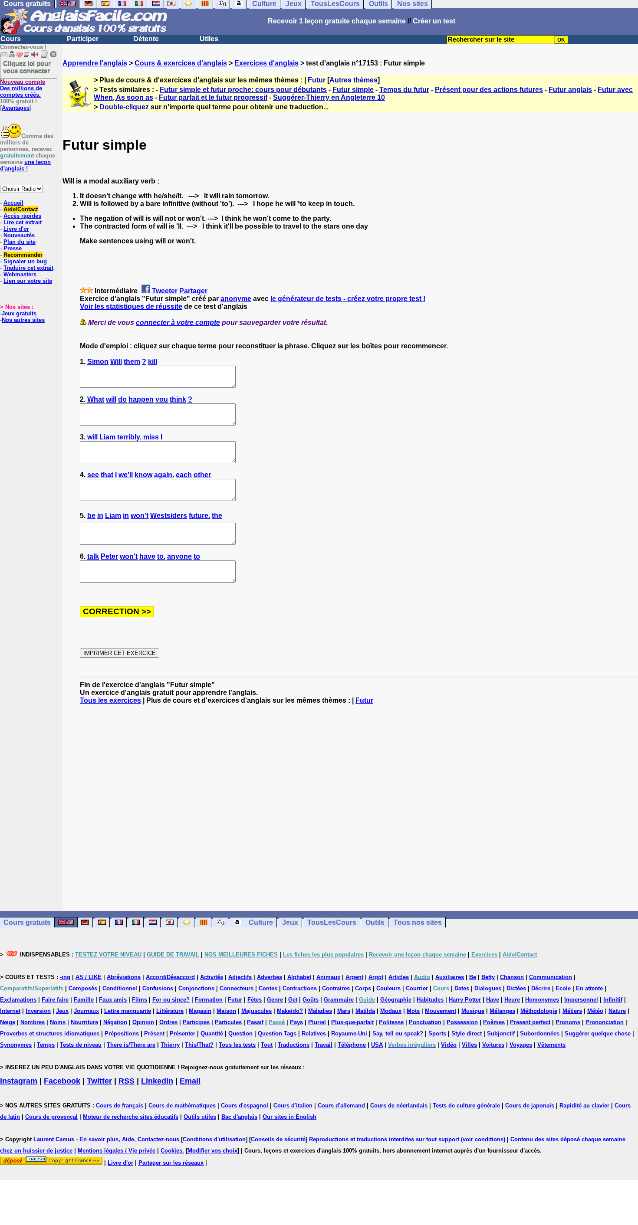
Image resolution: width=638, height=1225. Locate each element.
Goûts (311, 999)
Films (139, 999)
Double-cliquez (124, 107)
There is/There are (131, 1045)
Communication (550, 977)
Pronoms (568, 1022)
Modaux (390, 1011)
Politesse (391, 1022)
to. (161, 556)
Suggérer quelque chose (598, 1033)
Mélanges (502, 1011)
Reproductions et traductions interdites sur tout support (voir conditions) (407, 1139)
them (132, 361)
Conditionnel (119, 988)
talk (93, 556)
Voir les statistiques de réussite (131, 306)
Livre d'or (16, 229)
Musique (472, 1011)
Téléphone (352, 1045)
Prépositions (122, 1033)
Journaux (86, 1011)
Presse (12, 248)
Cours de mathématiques (182, 1105)
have (147, 556)
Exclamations (18, 999)
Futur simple (353, 89)
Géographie (395, 999)
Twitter (99, 1081)
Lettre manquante (127, 1011)
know (143, 474)
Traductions (293, 1045)
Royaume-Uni (349, 1033)
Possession (462, 1022)
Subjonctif (501, 1033)
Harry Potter (465, 999)
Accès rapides (22, 216)
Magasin (200, 1011)
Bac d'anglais (239, 1117)
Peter (109, 556)
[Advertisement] (350, 811)
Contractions (300, 988)
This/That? (199, 1045)
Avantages (16, 108)
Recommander (23, 255)
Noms (58, 1022)
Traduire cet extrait (28, 268)
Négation (115, 1022)
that (107, 474)
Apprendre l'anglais (94, 63)
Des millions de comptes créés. (22, 88)
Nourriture (84, 1022)
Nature (617, 1011)
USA (377, 1045)
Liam (107, 437)
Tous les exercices (110, 700)
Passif (255, 1022)
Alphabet (299, 977)
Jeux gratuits (19, 313)
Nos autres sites (23, 320)
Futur (317, 80)
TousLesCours (331, 922)
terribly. (129, 437)
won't (139, 515)
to (197, 556)
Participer (83, 39)
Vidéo (449, 1045)
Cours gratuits (27, 922)
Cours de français (119, 1105)
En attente (589, 988)
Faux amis (113, 999)
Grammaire (339, 999)
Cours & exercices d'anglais (181, 63)
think (178, 399)
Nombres (32, 1022)
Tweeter (165, 291)
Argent (354, 977)
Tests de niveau (81, 1045)
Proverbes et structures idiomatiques (49, 1033)
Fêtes (254, 999)
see (93, 474)
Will (116, 361)
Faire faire (55, 999)
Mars (343, 1011)
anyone (179, 556)
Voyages (521, 1045)
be (91, 515)
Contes (268, 988)
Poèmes (494, 1022)
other (202, 474)
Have (492, 999)
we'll (125, 474)
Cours (10, 39)
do (122, 399)
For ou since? (171, 999)
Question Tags (277, 1033)
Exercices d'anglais (266, 63)
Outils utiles (200, 1117)
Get (292, 999)
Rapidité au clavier (584, 1105)
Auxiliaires (449, 977)
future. (199, 515)
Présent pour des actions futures (489, 89)
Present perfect (530, 1022)
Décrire (540, 988)
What (95, 399)
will (111, 399)
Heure (512, 999)
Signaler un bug (25, 261)
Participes (196, 1022)
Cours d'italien (292, 1105)
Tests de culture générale (466, 1105)
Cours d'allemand (341, 1105)
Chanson (512, 977)
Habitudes (430, 999)
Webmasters (19, 274)
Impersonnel (581, 999)
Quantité (212, 1033)
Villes (469, 1045)
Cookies (171, 1150)
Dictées (516, 988)
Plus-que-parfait (352, 1022)
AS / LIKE (89, 977)
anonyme (235, 298)
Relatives (314, 1033)
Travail (323, 1045)
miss (151, 437)
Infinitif (612, 999)
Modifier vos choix (212, 1150)
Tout (267, 1045)
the (217, 515)
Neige (7, 1022)
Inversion (38, 1011)
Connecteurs (236, 988)
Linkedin (157, 1081)
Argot (375, 977)
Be (472, 977)
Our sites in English (289, 1117)
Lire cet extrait (22, 222)
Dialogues (487, 988)
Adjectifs (240, 977)
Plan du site (19, 242)
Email (190, 1081)
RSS (126, 1081)
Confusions (157, 988)
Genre (275, 999)
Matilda (365, 1011)
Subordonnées (539, 1033)
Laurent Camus (53, 1139)
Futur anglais (570, 89)
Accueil (13, 203)
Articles (398, 977)
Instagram (18, 1081)
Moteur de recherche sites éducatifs (130, 1117)
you (161, 399)
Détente (146, 39)
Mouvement (440, 1011)
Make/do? (290, 1011)
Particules (228, 1022)
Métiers (572, 1011)
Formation (209, 999)
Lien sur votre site (27, 281)
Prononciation (604, 1022)
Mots (413, 1011)
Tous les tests (237, 1045)
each (184, 474)
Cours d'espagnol (244, 1105)
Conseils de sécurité (278, 1139)
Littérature (170, 1011)
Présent (154, 1033)
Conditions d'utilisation (214, 1139)
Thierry (170, 1045)
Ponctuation (425, 1022)
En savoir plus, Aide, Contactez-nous (129, 1139)
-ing (65, 977)
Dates (461, 988)
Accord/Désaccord (170, 977)
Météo (595, 1011)
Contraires (336, 988)
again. (164, 474)
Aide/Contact (20, 209)
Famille (84, 999)
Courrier (417, 988)
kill (152, 361)
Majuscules (256, 1011)
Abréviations (124, 977)
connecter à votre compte (178, 322)
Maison (226, 1011)
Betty (488, 977)
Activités (211, 977)
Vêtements (551, 1045)
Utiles (209, 39)
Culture (261, 922)
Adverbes (269, 977)
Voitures (493, 1045)
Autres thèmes (353, 80)
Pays (296, 1022)
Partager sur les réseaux (171, 1162)
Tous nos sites (418, 922)
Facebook (62, 1081)
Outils (375, 922)
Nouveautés (19, 235)
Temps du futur (404, 89)
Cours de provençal (51, 1117)
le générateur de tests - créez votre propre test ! (347, 298)
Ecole (563, 988)
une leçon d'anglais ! (25, 165)
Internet (10, 1011)
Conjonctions (196, 988)
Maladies (320, 1011)
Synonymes (16, 1045)
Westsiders (168, 515)
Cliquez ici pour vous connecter (27, 66)
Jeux (290, 922)
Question (240, 1033)
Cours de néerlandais (399, 1105)
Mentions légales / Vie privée (116, 1150)
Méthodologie (538, 1011)
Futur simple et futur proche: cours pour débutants (243, 89)
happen (141, 399)
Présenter (182, 1033)
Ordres (168, 1022)
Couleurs (388, 988)
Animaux (328, 977)
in (100, 515)
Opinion (143, 1022)
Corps (363, 988)
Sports (437, 1033)
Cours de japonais (529, 1105)
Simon (98, 361)
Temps (46, 1045)
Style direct (466, 1033)
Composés (83, 988)
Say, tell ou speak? (397, 1033)
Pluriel (317, 1022)
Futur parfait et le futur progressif (213, 97)
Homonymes (542, 999)
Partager (193, 291)
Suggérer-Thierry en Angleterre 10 (329, 97)
